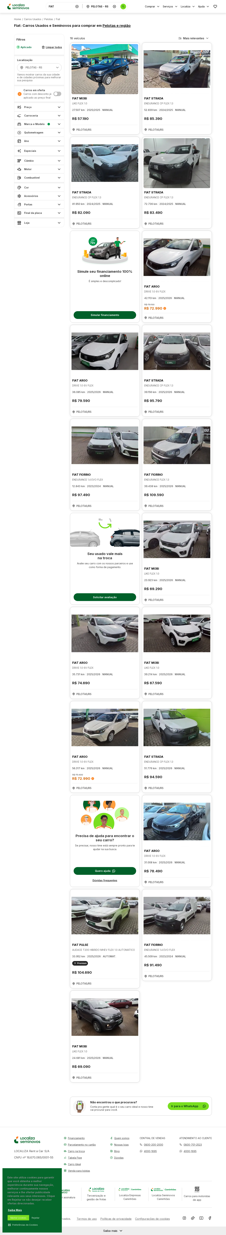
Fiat (58, 19)
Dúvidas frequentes (105, 880)
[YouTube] (201, 1219)
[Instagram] (184, 1219)
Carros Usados (32, 19)
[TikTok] (193, 1219)
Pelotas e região (117, 25)
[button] (148, 1151)
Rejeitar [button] (35, 1217)
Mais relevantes (193, 38)
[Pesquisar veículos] (123, 6)
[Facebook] (210, 1219)
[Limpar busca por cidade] (114, 6)
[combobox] (61, 6)
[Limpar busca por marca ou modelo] (77, 6)
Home (17, 19)
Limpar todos (54, 47)
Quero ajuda (103, 870)
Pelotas (48, 19)
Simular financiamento (105, 314)
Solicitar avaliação (105, 597)
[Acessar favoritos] (215, 6)
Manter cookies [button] (18, 1217)
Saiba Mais (15, 1210)
